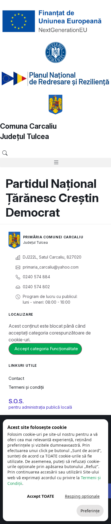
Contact (16, 378)
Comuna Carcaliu (28, 126)
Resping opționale (82, 496)
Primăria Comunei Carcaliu (53, 237)
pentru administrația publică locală (40, 407)
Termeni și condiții (26, 387)
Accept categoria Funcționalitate (46, 348)
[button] (4, 153)
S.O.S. (16, 401)
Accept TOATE (40, 496)
